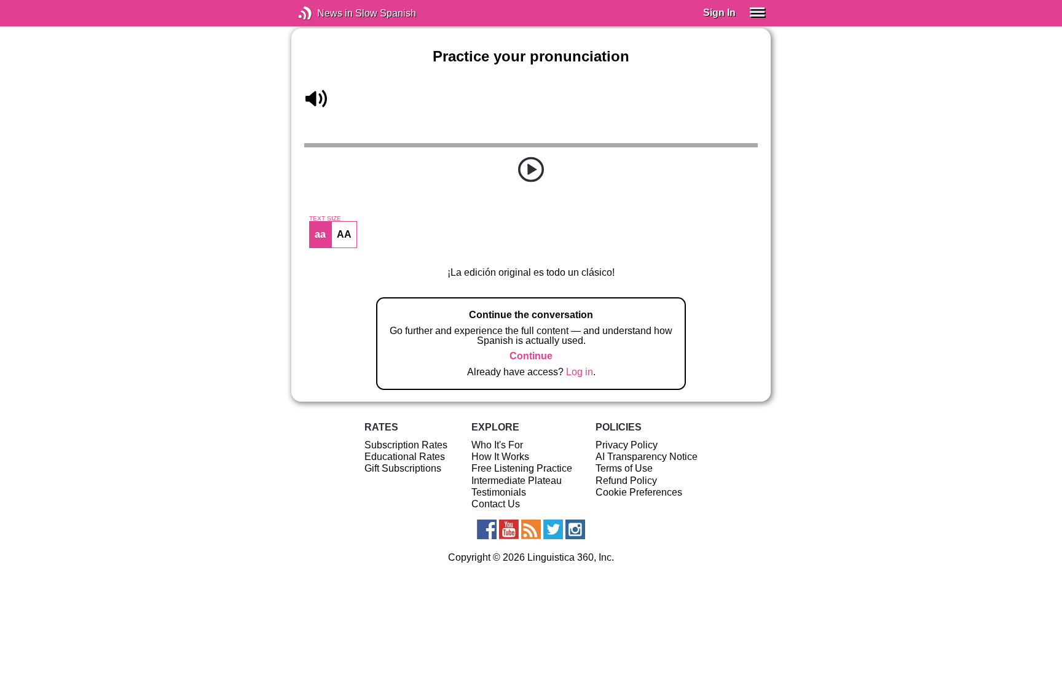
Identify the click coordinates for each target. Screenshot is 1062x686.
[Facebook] (487, 529)
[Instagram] (575, 529)
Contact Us (495, 504)
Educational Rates (404, 456)
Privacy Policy (627, 445)
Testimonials (498, 492)
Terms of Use (624, 468)
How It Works (500, 456)
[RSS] (531, 529)
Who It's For (497, 445)
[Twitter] (553, 529)
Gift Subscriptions (402, 468)
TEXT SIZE (325, 219)
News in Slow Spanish (323, 13)
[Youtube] (509, 529)
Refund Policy (626, 480)
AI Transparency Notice (647, 456)
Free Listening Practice (521, 468)
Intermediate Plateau (516, 480)
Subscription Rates (405, 445)
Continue (531, 356)
